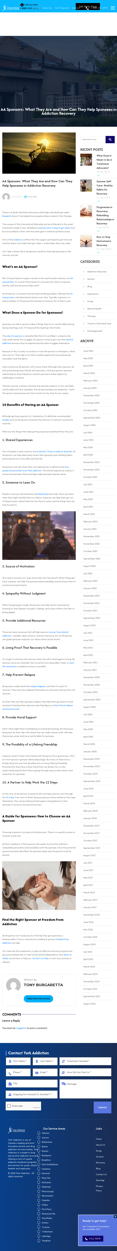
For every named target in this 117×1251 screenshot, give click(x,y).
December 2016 (91, 914)
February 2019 (90, 810)
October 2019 (90, 773)
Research (6, 216)
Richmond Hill (48, 1213)
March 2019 (89, 803)
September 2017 (91, 847)
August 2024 (89, 425)
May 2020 (88, 729)
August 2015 (89, 944)
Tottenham (47, 1231)
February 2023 (90, 521)
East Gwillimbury (50, 1164)
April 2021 (88, 655)
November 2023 (91, 469)
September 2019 (91, 781)
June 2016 (88, 922)
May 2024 (88, 447)
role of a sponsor (14, 335)
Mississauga (48, 1191)
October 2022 (90, 551)
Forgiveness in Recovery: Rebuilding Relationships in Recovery (105, 215)
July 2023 (87, 484)
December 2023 (91, 462)
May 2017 (88, 877)
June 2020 (88, 721)
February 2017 (90, 899)
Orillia (45, 1204)
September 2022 (91, 558)
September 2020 (91, 699)
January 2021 (90, 669)
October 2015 (90, 937)
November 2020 (91, 684)
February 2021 (90, 662)
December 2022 (91, 536)
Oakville (46, 1200)
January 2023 (90, 528)
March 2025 (89, 373)
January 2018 (90, 818)
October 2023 (90, 477)
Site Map (100, 1180)
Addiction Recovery (97, 271)
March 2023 (89, 514)
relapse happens (38, 686)
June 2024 (88, 439)
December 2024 (91, 395)
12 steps (10, 797)
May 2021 (88, 647)
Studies (5, 419)
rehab (5, 958)
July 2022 (87, 573)
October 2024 (90, 410)
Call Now (95, 1238)
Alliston (45, 1133)
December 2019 (91, 758)
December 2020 (91, 677)
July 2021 (87, 632)
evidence (17, 239)
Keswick (46, 1173)
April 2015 (88, 959)
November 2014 (91, 981)
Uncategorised (94, 330)
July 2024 (87, 432)
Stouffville (47, 1218)
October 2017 (90, 840)
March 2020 (89, 744)
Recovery (100, 1162)
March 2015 (89, 966)
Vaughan (46, 1240)
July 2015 (87, 951)
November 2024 (91, 402)
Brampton (46, 1155)
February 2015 (90, 974)
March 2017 (89, 892)
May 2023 (88, 499)
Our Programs (62, 8)
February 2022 (90, 580)
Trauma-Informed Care (99, 323)
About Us (47, 8)
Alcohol (91, 279)
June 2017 (88, 870)
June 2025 (88, 350)
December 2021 (91, 595)
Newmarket (47, 1195)
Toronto (46, 1227)
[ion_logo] (11, 8)
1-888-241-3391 (99, 8)
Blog (89, 286)
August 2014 (89, 1003)
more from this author (38, 999)
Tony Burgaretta (17, 196)
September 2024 (91, 417)
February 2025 (90, 380)
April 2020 (88, 736)
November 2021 (91, 603)
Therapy (91, 316)
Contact (76, 8)
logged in (21, 1028)
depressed (43, 494)
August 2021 (89, 625)
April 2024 (88, 454)
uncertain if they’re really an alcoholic (54, 451)
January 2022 (90, 588)
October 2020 (90, 692)
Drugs (90, 301)
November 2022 (91, 543)
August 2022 (89, 566)
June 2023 (88, 491)
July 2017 (87, 862)
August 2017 (89, 855)
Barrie (45, 1146)
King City (46, 1178)
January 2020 (90, 751)
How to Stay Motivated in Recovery (104, 241)
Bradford (46, 1160)
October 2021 (90, 610)
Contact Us (101, 1174)
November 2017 (91, 833)
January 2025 (90, 388)
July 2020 (87, 714)
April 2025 (88, 365)
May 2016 (88, 929)
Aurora (45, 1137)
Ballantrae (47, 1142)
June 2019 (88, 788)
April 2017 (88, 885)
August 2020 (89, 707)
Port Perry (46, 1209)
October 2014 (90, 988)
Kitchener (46, 1182)
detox (66, 954)
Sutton (45, 1222)
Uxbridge (46, 1236)
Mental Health (94, 308)
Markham (46, 1186)
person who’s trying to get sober (54, 227)
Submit (102, 1107)
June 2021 (88, 640)
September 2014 (91, 996)
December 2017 (91, 825)
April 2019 (88, 796)
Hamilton (46, 1169)
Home (37, 8)
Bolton (45, 1151)
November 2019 (91, 766)
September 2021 (91, 618)
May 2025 (88, 358)
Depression (93, 293)
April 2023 (88, 506)
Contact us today (40, 958)
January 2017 (90, 907)
